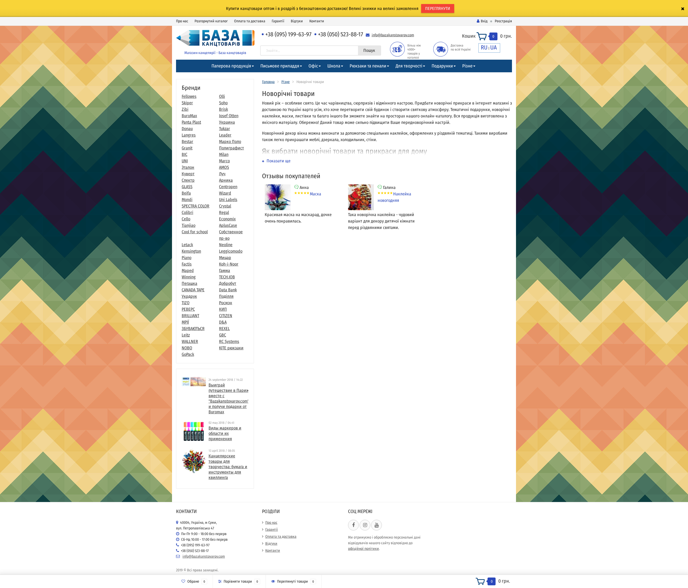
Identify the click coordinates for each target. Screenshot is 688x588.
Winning (189, 276)
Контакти (316, 21)
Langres (189, 135)
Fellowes (189, 96)
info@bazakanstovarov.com (393, 35)
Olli (222, 96)
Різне (467, 66)
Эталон (188, 167)
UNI (185, 160)
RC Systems (229, 341)
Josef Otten (228, 115)
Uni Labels (228, 199)
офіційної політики (363, 548)
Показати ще (278, 160)
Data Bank (228, 289)
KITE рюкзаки (231, 347)
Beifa (186, 193)
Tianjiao (188, 225)
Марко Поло (230, 141)
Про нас (182, 21)
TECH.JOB (227, 276)
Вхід (484, 21)
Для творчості (409, 66)
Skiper (187, 102)
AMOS (224, 167)
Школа (333, 66)
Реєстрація (503, 21)
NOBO (187, 347)
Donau (187, 128)
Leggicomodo (230, 251)
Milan (223, 154)
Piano (186, 257)
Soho (223, 102)
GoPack (188, 354)
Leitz (186, 335)
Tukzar (224, 128)
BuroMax (189, 115)
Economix (227, 218)
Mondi (187, 199)
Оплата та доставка (249, 21)
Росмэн (225, 302)
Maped (188, 270)
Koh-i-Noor (228, 264)
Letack (187, 244)
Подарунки (442, 66)
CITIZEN (225, 315)
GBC (222, 335)
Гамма (224, 270)
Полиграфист (231, 147)
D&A (223, 322)
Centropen (228, 186)
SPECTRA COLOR (195, 206)
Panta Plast (191, 122)
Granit (187, 147)
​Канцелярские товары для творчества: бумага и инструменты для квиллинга (228, 466)
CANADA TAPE (193, 289)
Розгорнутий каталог (211, 21)
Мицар (225, 257)
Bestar (187, 141)
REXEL (224, 328)
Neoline (225, 244)
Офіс (313, 66)
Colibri (187, 212)
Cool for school (195, 231)
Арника (226, 180)
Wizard (225, 193)
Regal (224, 212)
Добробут (227, 283)
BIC (184, 154)
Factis (187, 264)
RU (484, 47)
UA (493, 47)
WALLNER (190, 341)
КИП (223, 309)
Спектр (188, 180)
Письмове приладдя (279, 66)
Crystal (225, 206)
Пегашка (189, 283)
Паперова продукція (231, 66)
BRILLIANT (190, 315)
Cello (186, 218)
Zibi (185, 109)
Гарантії (278, 21)
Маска (315, 193)
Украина (227, 122)
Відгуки (297, 21)
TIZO (185, 302)
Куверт (188, 173)
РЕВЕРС (188, 309)
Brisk (223, 109)
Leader (225, 135)
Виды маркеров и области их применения (225, 433)
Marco (224, 160)
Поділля (226, 296)
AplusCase (228, 225)
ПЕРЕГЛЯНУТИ (437, 8)
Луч (222, 173)
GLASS (187, 186)
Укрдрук (189, 296)
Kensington (191, 251)
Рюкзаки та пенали (368, 66)
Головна (268, 82)
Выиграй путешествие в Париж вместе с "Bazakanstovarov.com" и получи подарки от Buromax (229, 398)
